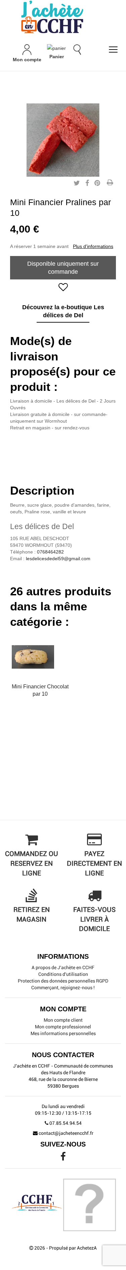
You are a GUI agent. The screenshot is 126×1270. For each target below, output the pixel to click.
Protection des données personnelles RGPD (63, 981)
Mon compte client (63, 1020)
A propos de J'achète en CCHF (63, 967)
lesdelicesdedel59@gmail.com (58, 558)
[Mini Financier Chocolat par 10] (40, 657)
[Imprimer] (110, 183)
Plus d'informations (93, 246)
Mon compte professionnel (63, 1026)
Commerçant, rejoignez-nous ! (63, 987)
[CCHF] (63, 16)
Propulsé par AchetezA (73, 1248)
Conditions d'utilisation (63, 974)
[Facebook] (63, 1158)
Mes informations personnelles (63, 1033)
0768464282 (50, 552)
